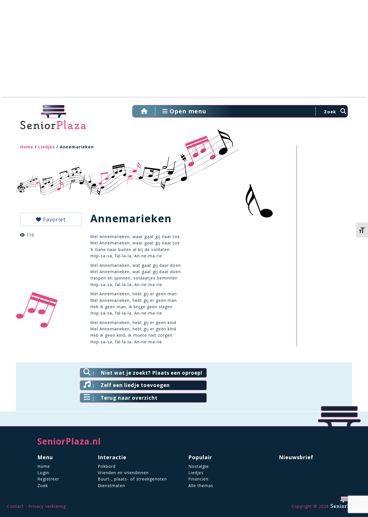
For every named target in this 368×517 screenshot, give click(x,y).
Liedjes (46, 147)
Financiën (198, 479)
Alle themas (200, 485)
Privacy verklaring (47, 506)
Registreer (48, 479)
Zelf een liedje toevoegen (135, 385)
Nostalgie (198, 466)
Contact (15, 506)
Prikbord (107, 466)
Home (26, 147)
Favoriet (53, 219)
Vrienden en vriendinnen (123, 472)
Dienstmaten (111, 485)
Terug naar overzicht (129, 398)
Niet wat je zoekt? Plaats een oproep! (151, 372)
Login (43, 472)
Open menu (187, 111)
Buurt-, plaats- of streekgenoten (132, 479)
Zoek (42, 485)
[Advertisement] (184, 52)
